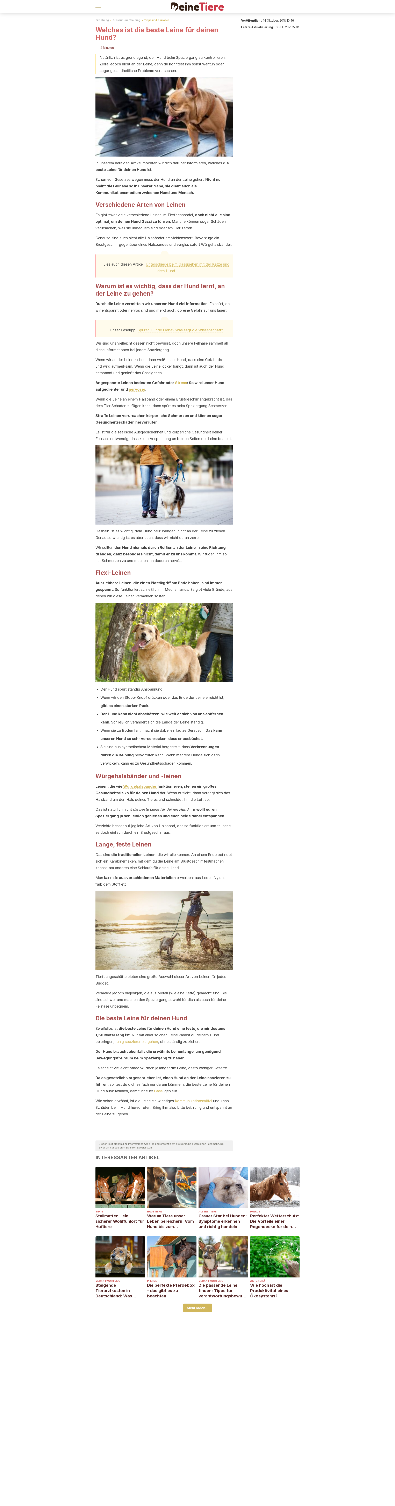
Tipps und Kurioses (156, 20)
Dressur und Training (126, 20)
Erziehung (102, 20)
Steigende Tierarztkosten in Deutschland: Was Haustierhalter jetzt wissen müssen (114, 1291)
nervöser (137, 389)
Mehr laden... (197, 1308)
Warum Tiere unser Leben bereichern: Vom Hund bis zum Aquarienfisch (170, 1221)
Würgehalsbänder (140, 786)
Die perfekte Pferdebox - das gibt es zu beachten (171, 1290)
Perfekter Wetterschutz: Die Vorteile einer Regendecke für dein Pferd (274, 1221)
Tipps (99, 1211)
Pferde (255, 1211)
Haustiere (154, 1211)
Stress (181, 383)
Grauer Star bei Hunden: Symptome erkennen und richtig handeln (223, 1221)
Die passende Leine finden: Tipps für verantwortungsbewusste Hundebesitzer (223, 1291)
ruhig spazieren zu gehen (136, 1041)
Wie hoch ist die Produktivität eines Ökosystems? (269, 1290)
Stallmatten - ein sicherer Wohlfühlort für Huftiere (119, 1221)
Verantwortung (107, 1280)
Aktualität (258, 1280)
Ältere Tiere (208, 1211)
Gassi (158, 1091)
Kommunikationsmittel (193, 1101)
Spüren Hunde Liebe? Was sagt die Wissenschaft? (180, 330)
